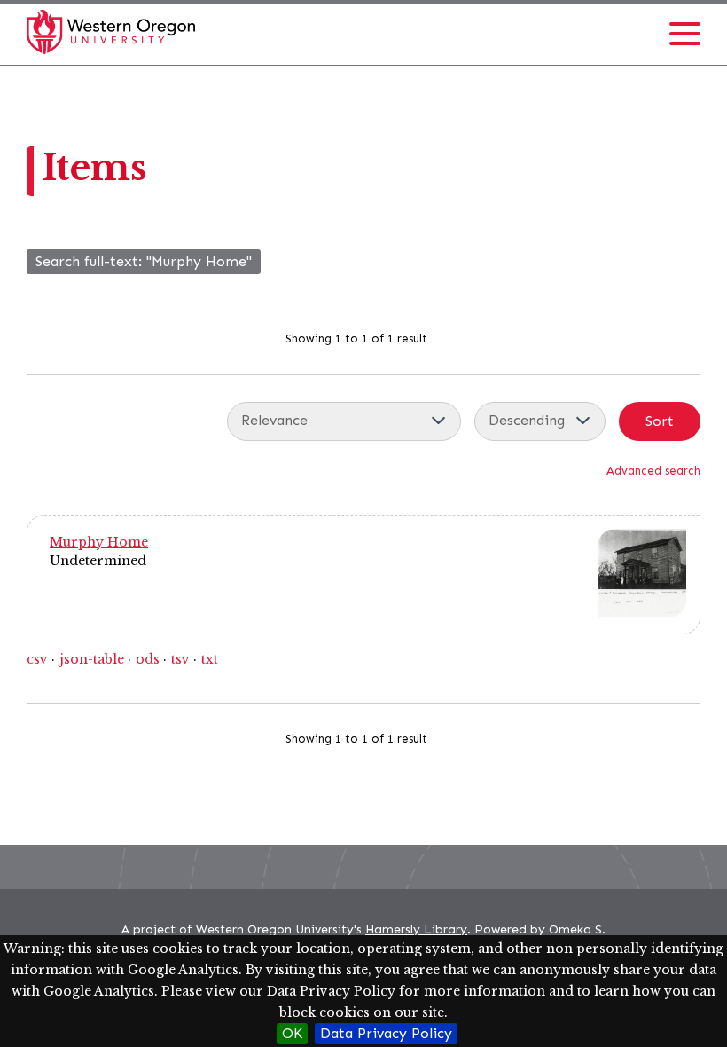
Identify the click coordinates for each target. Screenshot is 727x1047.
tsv (180, 659)
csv (37, 659)
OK (292, 1033)
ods (148, 659)
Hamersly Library (416, 929)
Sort (659, 421)
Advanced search (653, 470)
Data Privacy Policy (386, 1033)
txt (209, 659)
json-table (91, 659)
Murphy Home (99, 542)
